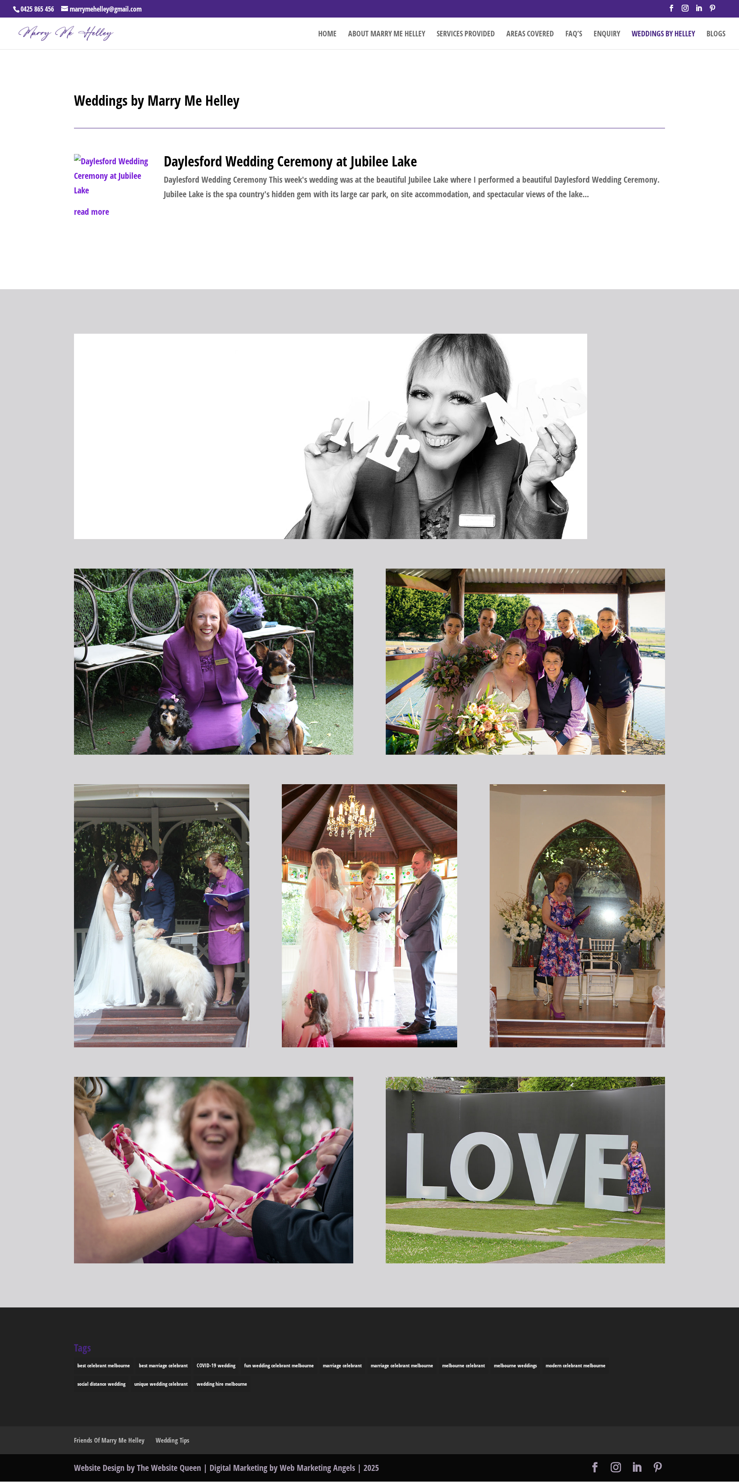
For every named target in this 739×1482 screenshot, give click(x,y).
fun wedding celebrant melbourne (279, 1365)
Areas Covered (530, 34)
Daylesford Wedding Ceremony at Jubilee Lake (290, 161)
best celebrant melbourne (103, 1365)
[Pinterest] (712, 11)
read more (91, 211)
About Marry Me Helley (386, 34)
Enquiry (607, 34)
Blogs (715, 34)
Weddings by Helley (663, 34)
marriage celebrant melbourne (402, 1365)
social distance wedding (101, 1383)
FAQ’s (573, 34)
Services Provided (466, 34)
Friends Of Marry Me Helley (109, 1440)
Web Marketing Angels (317, 1467)
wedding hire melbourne (222, 1383)
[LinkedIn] (698, 11)
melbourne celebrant (463, 1365)
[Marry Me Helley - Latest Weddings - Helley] (330, 536)
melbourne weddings (515, 1365)
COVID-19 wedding (216, 1365)
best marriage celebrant (163, 1365)
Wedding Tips (172, 1440)
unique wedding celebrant (161, 1383)
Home (327, 34)
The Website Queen (169, 1467)
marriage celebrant (342, 1365)
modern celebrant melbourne (576, 1365)
